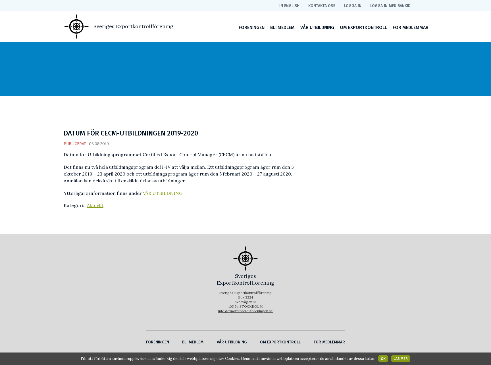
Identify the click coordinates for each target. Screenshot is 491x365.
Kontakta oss (321, 5)
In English (289, 5)
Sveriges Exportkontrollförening (133, 26)
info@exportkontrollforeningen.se (245, 311)
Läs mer (401, 358)
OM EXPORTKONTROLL (363, 27)
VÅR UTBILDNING (317, 27)
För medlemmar (410, 27)
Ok (383, 358)
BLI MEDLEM (282, 27)
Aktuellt (95, 205)
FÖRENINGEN (252, 27)
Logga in (352, 5)
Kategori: (74, 205)
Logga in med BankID (390, 5)
